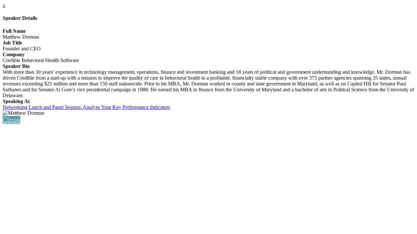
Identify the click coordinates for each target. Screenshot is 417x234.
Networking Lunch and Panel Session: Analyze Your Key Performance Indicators (86, 107)
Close (11, 120)
